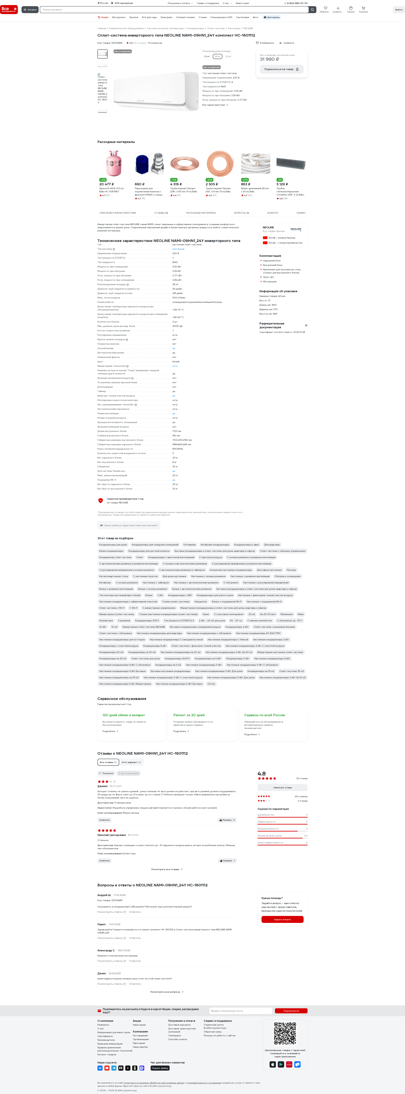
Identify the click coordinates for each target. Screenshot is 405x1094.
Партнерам (139, 1043)
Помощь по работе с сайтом (220, 1035)
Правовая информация (110, 1043)
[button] (108, 762)
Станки (203, 17)
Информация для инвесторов (113, 1032)
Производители (106, 1039)
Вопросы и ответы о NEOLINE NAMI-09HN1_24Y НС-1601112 (152, 885)
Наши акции (139, 1024)
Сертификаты (105, 1036)
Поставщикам (140, 1035)
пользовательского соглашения (204, 1083)
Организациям (141, 1039)
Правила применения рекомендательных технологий (114, 1049)
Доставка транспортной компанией (182, 1030)
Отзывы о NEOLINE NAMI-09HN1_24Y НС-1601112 (142, 753)
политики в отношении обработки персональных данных (154, 1083)
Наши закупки (140, 1046)
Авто (255, 17)
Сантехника (242, 17)
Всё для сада (149, 17)
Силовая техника (185, 17)
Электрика (166, 17)
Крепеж (134, 17)
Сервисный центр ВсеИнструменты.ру (215, 1026)
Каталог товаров (106, 1054)
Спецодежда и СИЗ (221, 17)
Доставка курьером (179, 1024)
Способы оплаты (177, 1039)
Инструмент (119, 17)
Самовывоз (174, 1035)
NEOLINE (268, 227)
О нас (100, 1028)
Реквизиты (103, 1024)
